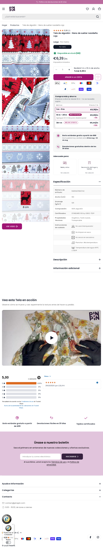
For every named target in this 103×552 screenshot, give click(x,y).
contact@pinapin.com (15, 503)
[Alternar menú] (3, 8)
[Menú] (12, 525)
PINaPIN (12, 545)
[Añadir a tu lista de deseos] (98, 77)
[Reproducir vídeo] (51, 338)
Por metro (62, 47)
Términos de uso (58, 462)
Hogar (4, 25)
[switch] (8, 542)
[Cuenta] (93, 8)
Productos (14, 25)
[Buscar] (97, 16)
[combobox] (51, 17)
